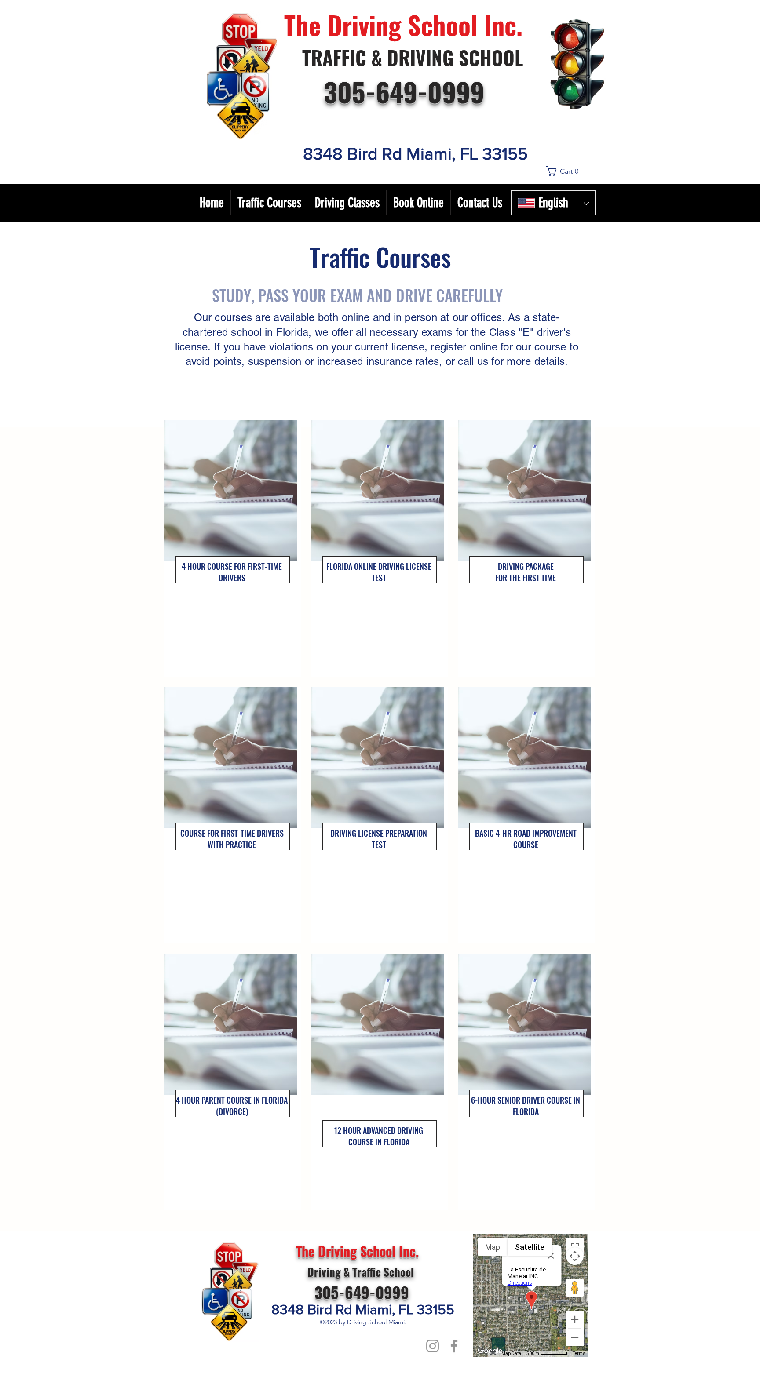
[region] (232, 548)
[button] (569, 171)
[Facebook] (454, 1346)
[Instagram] (432, 1346)
